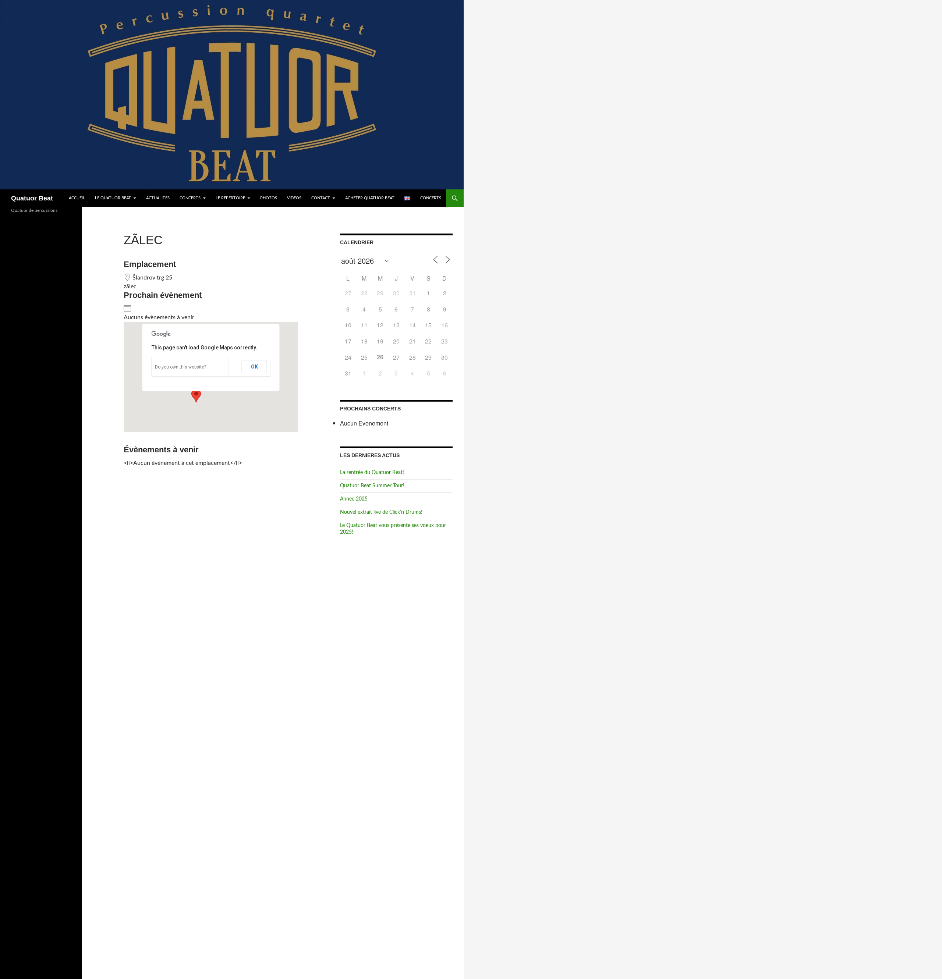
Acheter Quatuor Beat (369, 198)
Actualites (158, 198)
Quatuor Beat (32, 198)
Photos (268, 198)
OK (254, 367)
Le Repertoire (230, 198)
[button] (196, 396)
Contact (320, 198)
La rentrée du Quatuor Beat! (372, 472)
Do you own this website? (180, 367)
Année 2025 (354, 499)
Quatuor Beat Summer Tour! (372, 485)
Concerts (190, 198)
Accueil (77, 198)
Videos (294, 198)
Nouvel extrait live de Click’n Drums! (381, 512)
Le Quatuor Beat (113, 198)
